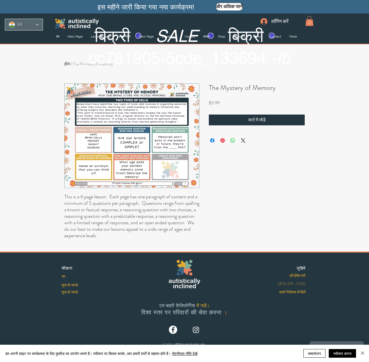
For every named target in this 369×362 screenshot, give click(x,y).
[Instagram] (196, 330)
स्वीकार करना (342, 353)
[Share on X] (243, 140)
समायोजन (314, 353)
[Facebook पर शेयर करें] (212, 140)
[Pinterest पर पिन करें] (222, 140)
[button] (309, 21)
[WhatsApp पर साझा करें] (233, 140)
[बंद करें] (362, 353)
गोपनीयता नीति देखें (184, 353)
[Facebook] (173, 330)
